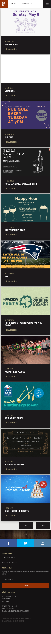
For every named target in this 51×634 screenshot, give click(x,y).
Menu (47, 4)
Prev (26, 525)
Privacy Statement (9, 562)
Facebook (8, 543)
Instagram (42, 543)
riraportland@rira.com (18, 611)
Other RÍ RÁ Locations (20, 4)
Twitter (25, 543)
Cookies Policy (8, 558)
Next (43, 525)
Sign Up (25, 586)
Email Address (8, 579)
